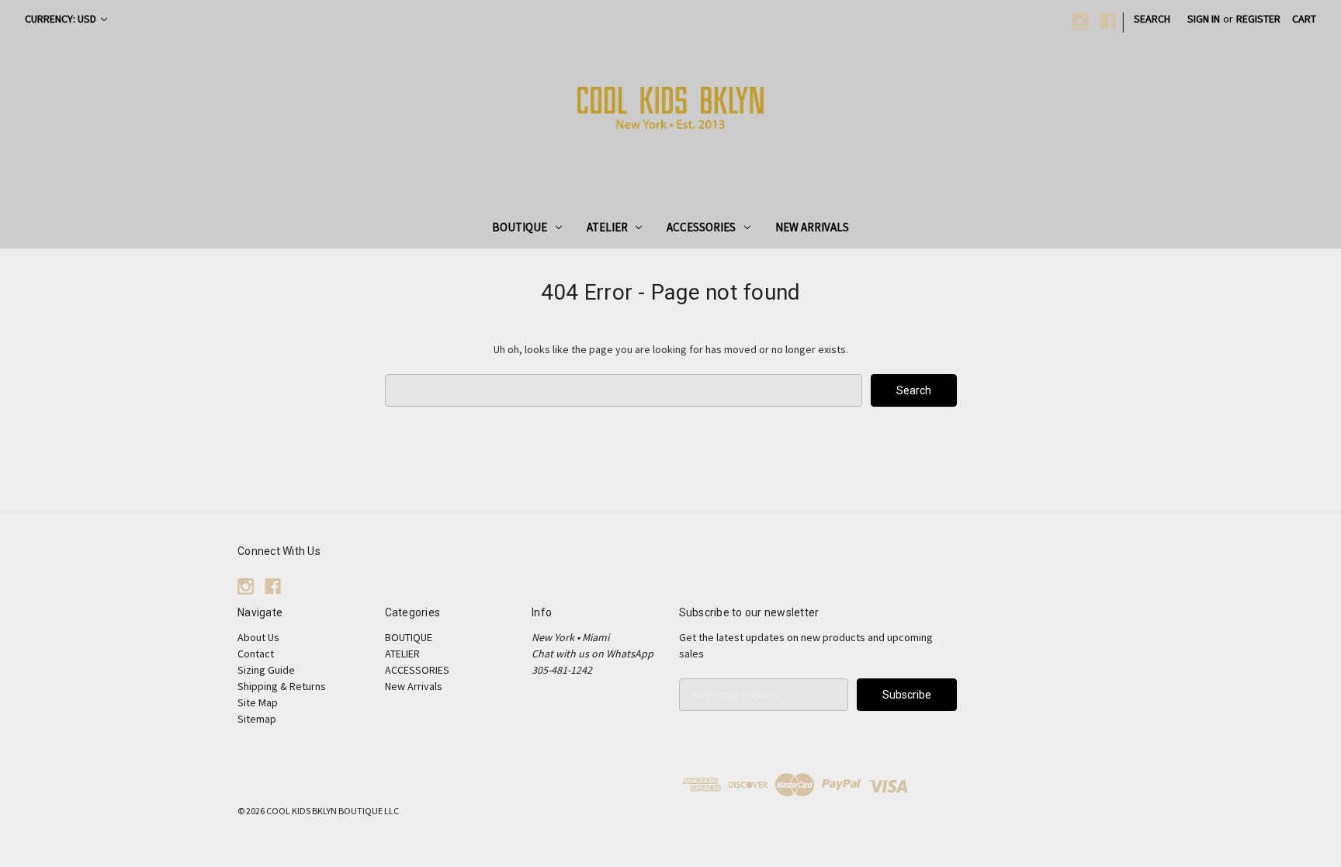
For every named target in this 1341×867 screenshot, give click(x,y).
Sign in (1203, 19)
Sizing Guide (266, 670)
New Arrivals (812, 227)
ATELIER (607, 227)
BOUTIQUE (519, 227)
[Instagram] (1080, 21)
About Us (258, 637)
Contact (255, 654)
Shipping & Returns (281, 686)
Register (1258, 19)
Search (1152, 19)
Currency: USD (62, 19)
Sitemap (256, 719)
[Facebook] (1108, 21)
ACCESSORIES (701, 227)
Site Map (257, 702)
